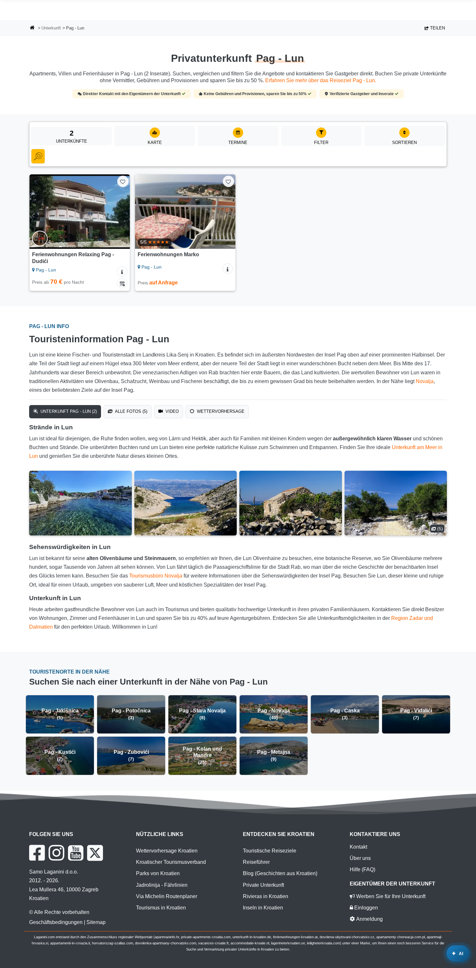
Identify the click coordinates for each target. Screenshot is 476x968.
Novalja (425, 381)
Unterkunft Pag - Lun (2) (68, 411)
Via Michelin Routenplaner (166, 896)
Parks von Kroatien (158, 873)
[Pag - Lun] (80, 503)
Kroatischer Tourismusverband (171, 862)
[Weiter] (119, 211)
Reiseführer (256, 862)
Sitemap (96, 922)
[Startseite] (32, 28)
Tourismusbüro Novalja (155, 575)
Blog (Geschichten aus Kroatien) (280, 873)
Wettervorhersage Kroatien (167, 850)
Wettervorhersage (220, 411)
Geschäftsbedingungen (56, 922)
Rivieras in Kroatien (265, 896)
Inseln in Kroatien (263, 907)
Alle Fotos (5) (130, 411)
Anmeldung (369, 919)
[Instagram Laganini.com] (56, 853)
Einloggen (365, 907)
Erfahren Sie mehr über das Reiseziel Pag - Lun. (320, 80)
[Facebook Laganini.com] (37, 853)
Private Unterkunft (263, 885)
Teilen (437, 28)
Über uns (360, 858)
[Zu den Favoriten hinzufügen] (123, 181)
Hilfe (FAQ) (362, 869)
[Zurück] (40, 211)
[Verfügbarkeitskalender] (122, 283)
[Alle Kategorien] (38, 156)
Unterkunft (51, 28)
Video (171, 411)
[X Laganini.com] (95, 853)
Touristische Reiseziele (269, 850)
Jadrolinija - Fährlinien (161, 885)
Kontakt (358, 847)
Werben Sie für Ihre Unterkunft (390, 896)
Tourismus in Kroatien (161, 907)
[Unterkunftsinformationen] (122, 271)
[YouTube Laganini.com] (75, 853)
